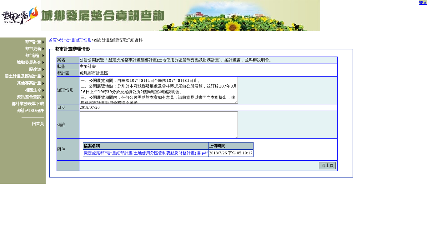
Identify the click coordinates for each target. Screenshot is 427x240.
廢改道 (35, 69)
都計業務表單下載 (28, 103)
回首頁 (38, 123)
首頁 (53, 40)
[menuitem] (24, 41)
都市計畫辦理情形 (75, 40)
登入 (423, 2)
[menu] (24, 83)
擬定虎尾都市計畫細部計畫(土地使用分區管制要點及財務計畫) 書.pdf (146, 153)
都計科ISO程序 (30, 110)
